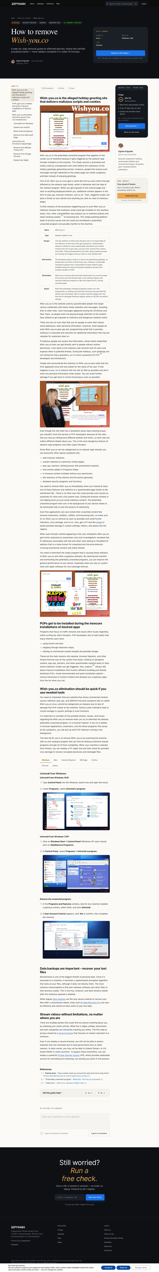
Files (58, 4)
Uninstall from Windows (23, 123)
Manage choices (141, 1268)
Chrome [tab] (45, 765)
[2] (101, 353)
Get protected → (131, 126)
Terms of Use (109, 1234)
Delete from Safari (21, 160)
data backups (59, 999)
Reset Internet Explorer (23, 131)
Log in (144, 4)
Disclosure (108, 1246)
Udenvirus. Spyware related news (70, 1083)
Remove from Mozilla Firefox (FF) (22, 148)
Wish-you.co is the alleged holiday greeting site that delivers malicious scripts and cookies (22, 95)
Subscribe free (131, 196)
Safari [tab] (55, 765)
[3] (93, 665)
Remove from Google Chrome (22, 155)
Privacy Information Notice (113, 1238)
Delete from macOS (22, 127)
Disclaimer (108, 1242)
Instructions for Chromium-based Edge (21, 142)
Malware (40, 4)
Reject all (123, 1268)
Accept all (108, 1268)
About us (107, 1230)
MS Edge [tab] (83, 760)
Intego (95, 294)
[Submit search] (107, 3)
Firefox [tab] (94, 760)
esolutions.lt (25, 1241)
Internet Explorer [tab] (69, 760)
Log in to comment (99, 1133)
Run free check (95, 1197)
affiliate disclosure (49, 1263)
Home (13, 18)
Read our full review (131, 132)
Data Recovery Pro (92, 1002)
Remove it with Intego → (120, 53)
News (32, 4)
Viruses (60, 1230)
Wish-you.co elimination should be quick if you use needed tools (22, 117)
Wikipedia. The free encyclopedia (86, 1079)
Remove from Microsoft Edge (23, 136)
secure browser (66, 1033)
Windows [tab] (46, 760)
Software (50, 4)
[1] (62, 215)
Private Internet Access (69, 1055)
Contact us (108, 1250)
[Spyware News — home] (19, 4)
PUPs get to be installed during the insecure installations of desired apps (22, 107)
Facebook (14, 1244)
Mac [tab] (55, 760)
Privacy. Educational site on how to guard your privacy (65, 1076)
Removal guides (24, 18)
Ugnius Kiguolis (22, 61)
